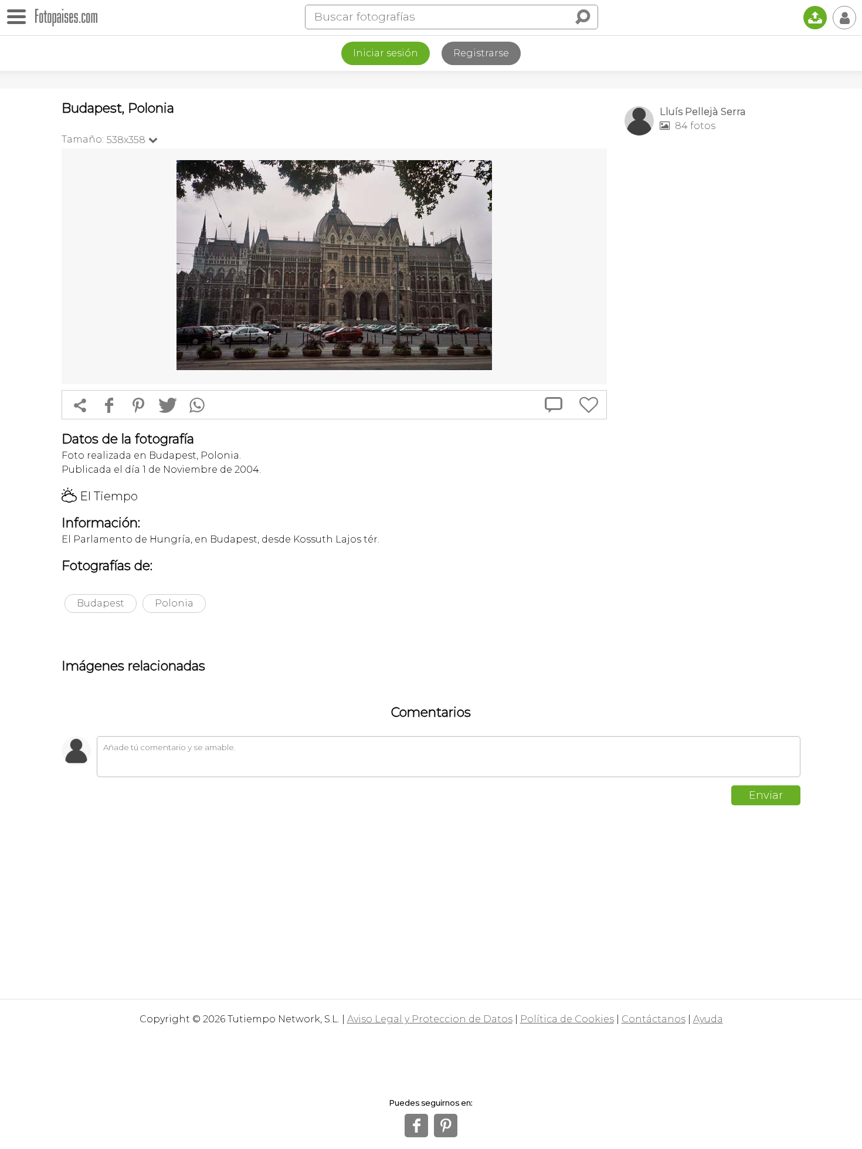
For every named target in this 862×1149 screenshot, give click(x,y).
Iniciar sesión (385, 53)
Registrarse (481, 53)
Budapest (100, 603)
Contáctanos (653, 1019)
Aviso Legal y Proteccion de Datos (430, 1019)
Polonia (174, 603)
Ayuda (708, 1019)
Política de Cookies (567, 1019)
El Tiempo (100, 496)
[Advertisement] (712, 329)
